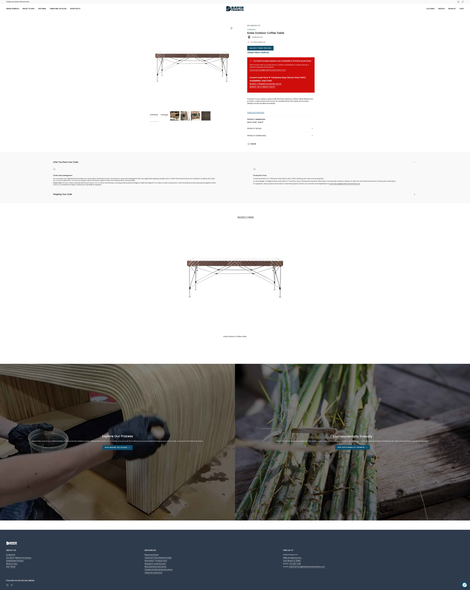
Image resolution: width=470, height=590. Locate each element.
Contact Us (10, 555)
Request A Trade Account (155, 564)
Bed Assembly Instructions (155, 567)
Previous (149, 67)
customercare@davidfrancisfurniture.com (344, 184)
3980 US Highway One (292, 558)
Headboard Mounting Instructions (158, 569)
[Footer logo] (11, 543)
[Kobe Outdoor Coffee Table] (235, 278)
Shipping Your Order (62, 194)
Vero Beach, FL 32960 (292, 561)
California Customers (153, 573)
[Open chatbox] (464, 584)
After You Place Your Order (65, 162)
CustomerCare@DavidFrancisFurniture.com (268, 70)
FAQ (7, 567)
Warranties (149, 561)
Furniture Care (161, 561)
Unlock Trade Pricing (260, 48)
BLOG (13, 567)
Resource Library (152, 555)
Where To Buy (11, 564)
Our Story (10, 558)
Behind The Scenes (23, 558)
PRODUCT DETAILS (254, 128)
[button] (12, 9)
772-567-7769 (295, 564)
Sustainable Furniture (15, 561)
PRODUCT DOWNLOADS (256, 136)
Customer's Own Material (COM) (158, 558)
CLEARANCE (251, 30)
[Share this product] (231, 28)
